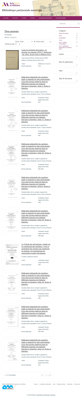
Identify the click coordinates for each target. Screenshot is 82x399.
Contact (36, 384)
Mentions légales (61, 384)
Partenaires (69, 384)
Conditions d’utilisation (45, 384)
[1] (79, 23)
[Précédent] (42, 375)
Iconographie (61, 18)
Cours (32, 18)
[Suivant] (50, 375)
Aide (54, 384)
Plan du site (77, 384)
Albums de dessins (45, 18)
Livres (24, 18)
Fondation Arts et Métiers (19, 384)
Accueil (6, 18)
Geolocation (13, 37)
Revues (15, 18)
